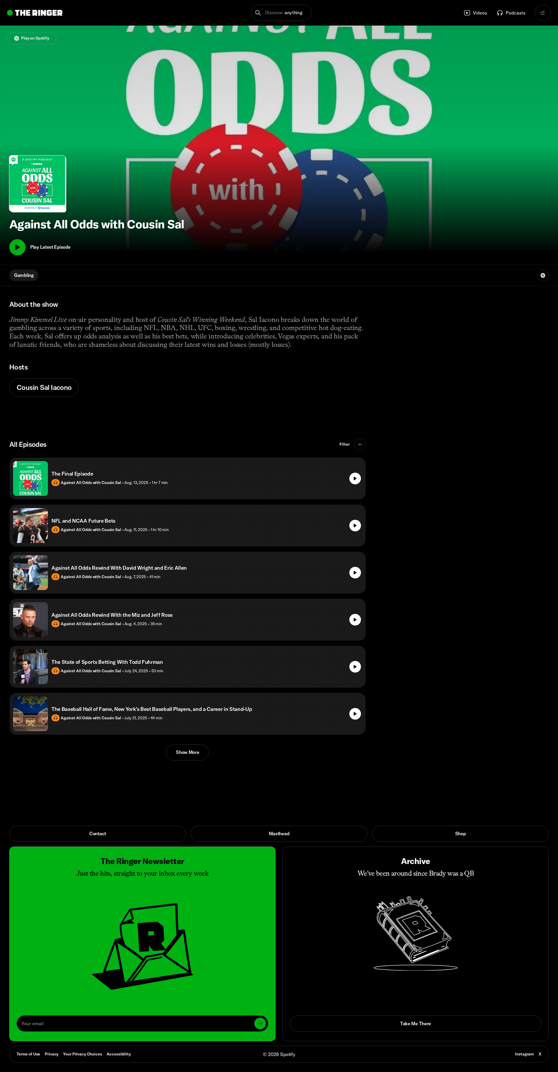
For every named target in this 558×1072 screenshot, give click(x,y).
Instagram (524, 1054)
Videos (480, 13)
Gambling (24, 275)
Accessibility (119, 1054)
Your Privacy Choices (82, 1054)
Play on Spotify (35, 38)
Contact (97, 833)
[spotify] (543, 275)
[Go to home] (34, 13)
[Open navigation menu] (543, 13)
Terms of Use (28, 1054)
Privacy (51, 1054)
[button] (281, 13)
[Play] (17, 247)
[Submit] (260, 1023)
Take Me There (415, 1023)
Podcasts (515, 13)
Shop (460, 833)
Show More (187, 752)
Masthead (279, 833)
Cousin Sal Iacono (44, 387)
